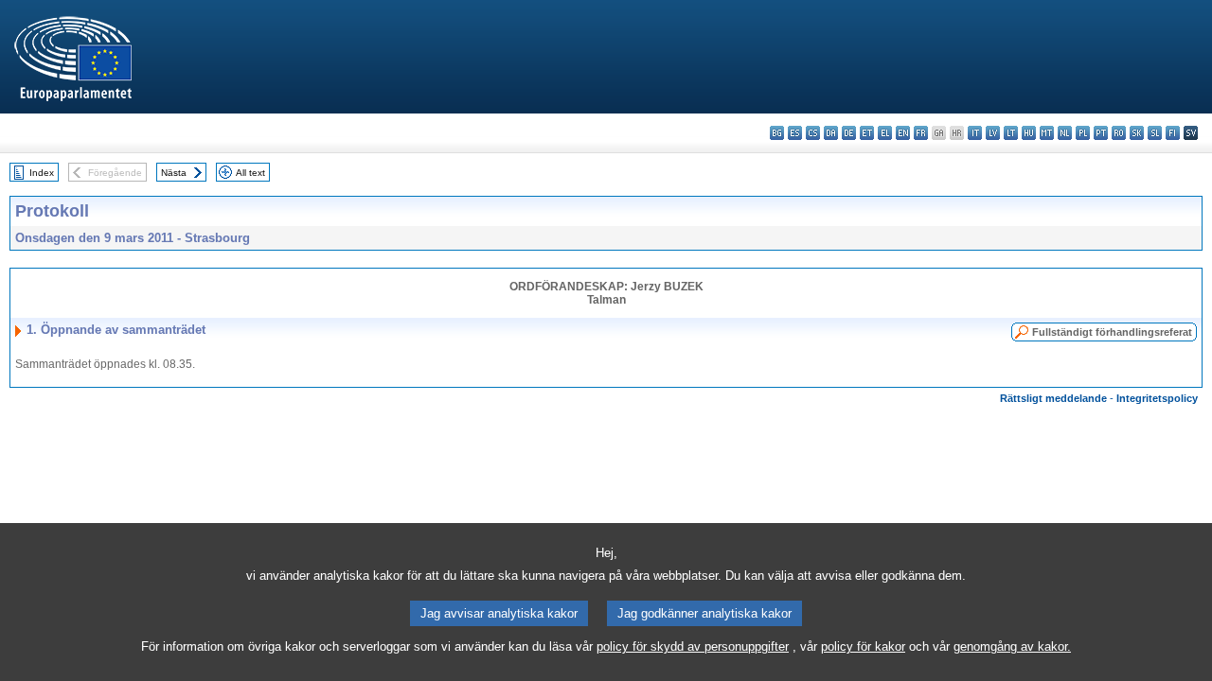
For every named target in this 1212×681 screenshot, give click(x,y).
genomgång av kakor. (1012, 646)
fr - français (921, 133)
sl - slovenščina (1155, 133)
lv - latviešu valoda (993, 133)
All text (250, 172)
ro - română (1119, 133)
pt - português (1101, 133)
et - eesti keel (867, 133)
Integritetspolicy (1157, 398)
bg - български (777, 133)
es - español (795, 133)
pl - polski (1083, 133)
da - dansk (831, 133)
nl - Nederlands (1065, 133)
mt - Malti (1047, 133)
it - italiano (975, 133)
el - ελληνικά (885, 133)
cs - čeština (813, 133)
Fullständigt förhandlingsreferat (1112, 332)
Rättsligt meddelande (1053, 398)
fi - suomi (1173, 133)
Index (41, 172)
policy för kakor (863, 646)
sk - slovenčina (1137, 133)
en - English (903, 133)
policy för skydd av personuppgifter (693, 646)
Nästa (174, 172)
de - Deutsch (849, 133)
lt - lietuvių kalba (1011, 133)
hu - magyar (1029, 133)
